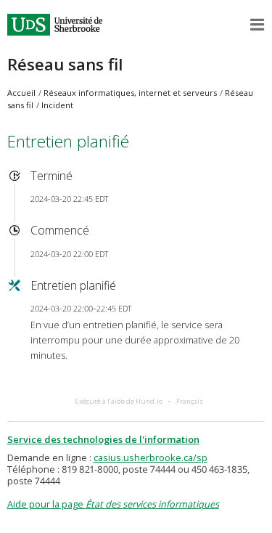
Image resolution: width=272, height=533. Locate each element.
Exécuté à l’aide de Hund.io (118, 401)
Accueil (21, 92)
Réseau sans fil (65, 64)
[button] (257, 24)
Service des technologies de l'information (103, 439)
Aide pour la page (113, 503)
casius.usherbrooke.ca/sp (150, 457)
